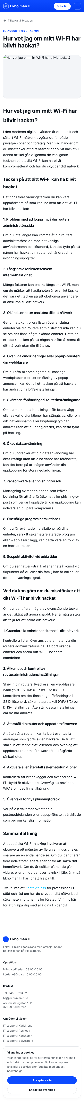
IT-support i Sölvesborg (18, 1040)
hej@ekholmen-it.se (15, 998)
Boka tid (62, 6)
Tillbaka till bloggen (20, 20)
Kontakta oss (36, 888)
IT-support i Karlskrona (17, 1025)
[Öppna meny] (77, 6)
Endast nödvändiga (42, 1089)
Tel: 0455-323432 (15, 993)
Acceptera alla (42, 1080)
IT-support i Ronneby (16, 1030)
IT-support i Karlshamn (17, 1035)
